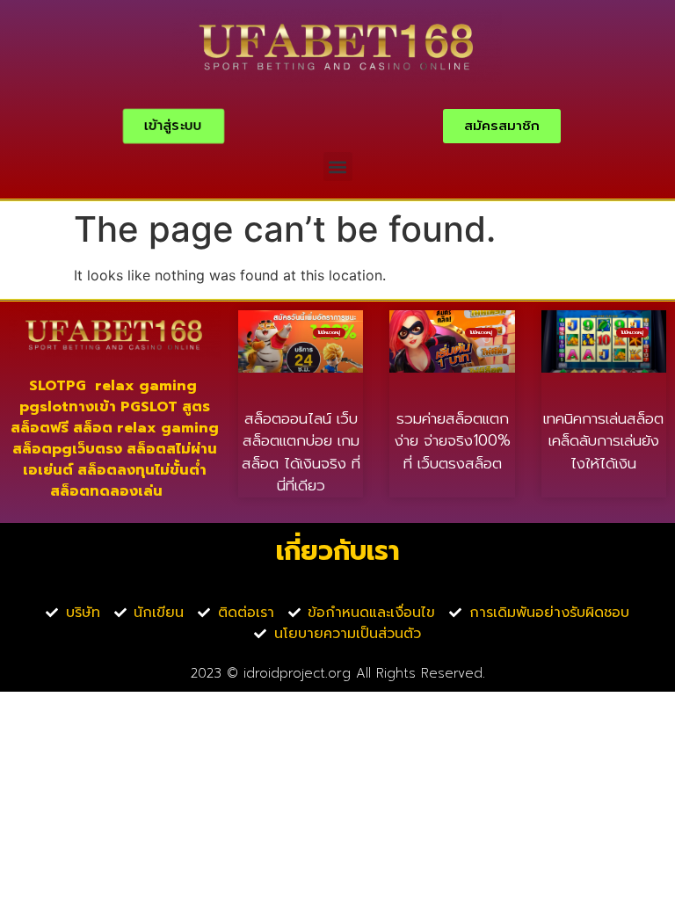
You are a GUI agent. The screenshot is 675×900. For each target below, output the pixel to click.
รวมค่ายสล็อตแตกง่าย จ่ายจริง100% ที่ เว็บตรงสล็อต (453, 441)
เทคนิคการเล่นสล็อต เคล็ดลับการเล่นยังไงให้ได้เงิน (603, 441)
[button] (337, 166)
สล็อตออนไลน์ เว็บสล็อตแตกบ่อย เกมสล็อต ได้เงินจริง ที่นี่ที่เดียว (301, 452)
